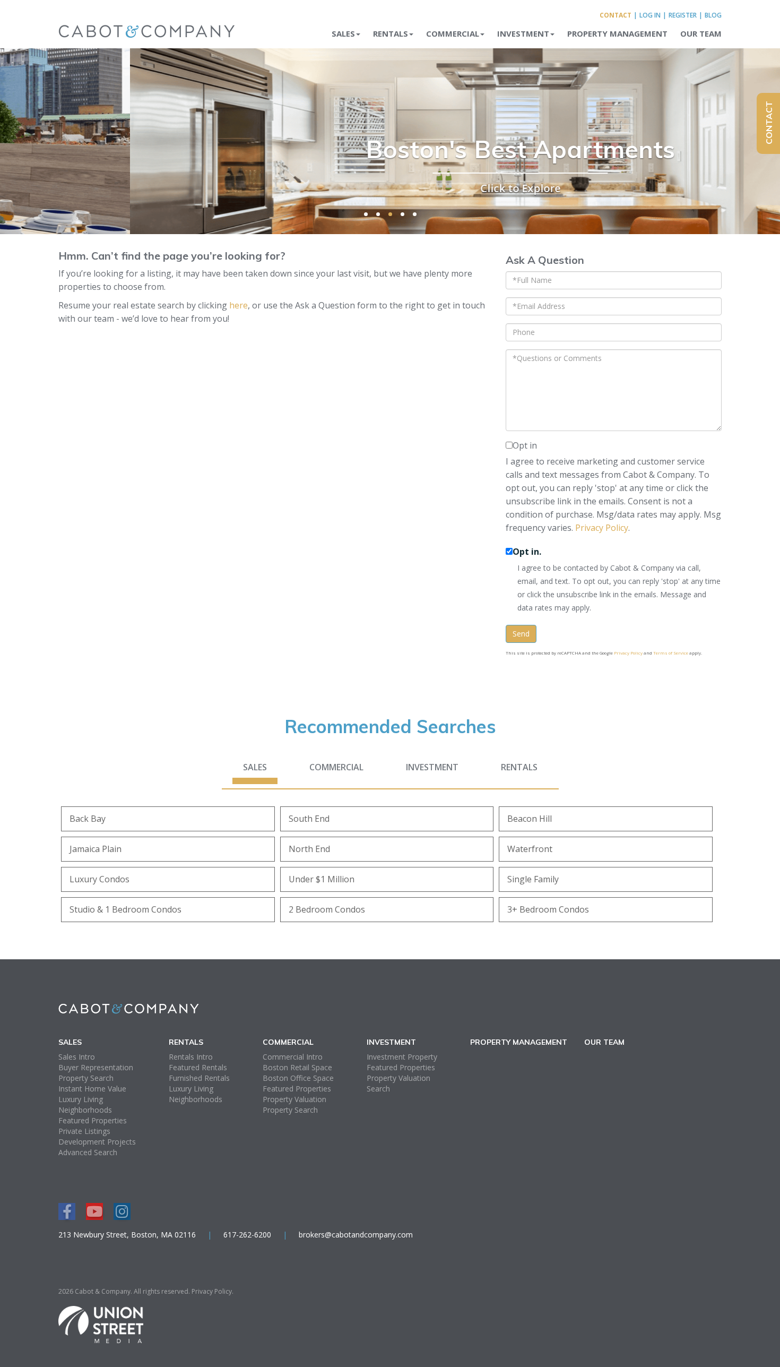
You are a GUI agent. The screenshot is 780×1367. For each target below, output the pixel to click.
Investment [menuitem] (523, 33)
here (238, 305)
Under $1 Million (321, 879)
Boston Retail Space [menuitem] (297, 1067)
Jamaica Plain (96, 849)
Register (683, 15)
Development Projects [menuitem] (97, 1142)
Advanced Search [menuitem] (87, 1152)
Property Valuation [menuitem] (294, 1099)
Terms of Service (670, 653)
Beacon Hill (529, 818)
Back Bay (88, 818)
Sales (255, 767)
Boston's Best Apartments (390, 149)
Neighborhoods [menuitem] (85, 1110)
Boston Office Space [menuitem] (298, 1078)
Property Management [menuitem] (617, 33)
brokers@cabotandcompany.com (356, 1235)
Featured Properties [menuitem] (92, 1120)
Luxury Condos (99, 879)
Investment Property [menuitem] (402, 1057)
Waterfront (529, 849)
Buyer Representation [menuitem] (95, 1067)
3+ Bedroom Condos (548, 909)
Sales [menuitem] (343, 33)
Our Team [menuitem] (701, 33)
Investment (432, 767)
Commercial (336, 767)
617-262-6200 (247, 1235)
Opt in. (527, 551)
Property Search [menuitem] (86, 1078)
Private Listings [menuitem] (84, 1131)
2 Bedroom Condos (327, 909)
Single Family (533, 879)
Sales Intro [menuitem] (76, 1057)
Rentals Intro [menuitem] (191, 1057)
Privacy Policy (601, 528)
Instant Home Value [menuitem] (92, 1089)
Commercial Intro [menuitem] (293, 1057)
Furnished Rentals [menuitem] (199, 1078)
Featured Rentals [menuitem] (198, 1067)
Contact (615, 15)
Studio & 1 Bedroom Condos (125, 909)
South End (309, 818)
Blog (713, 15)
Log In (650, 15)
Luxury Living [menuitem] (80, 1099)
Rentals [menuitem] (390, 33)
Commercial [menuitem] (452, 33)
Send (521, 634)
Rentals (519, 767)
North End (309, 849)
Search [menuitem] (378, 1089)
